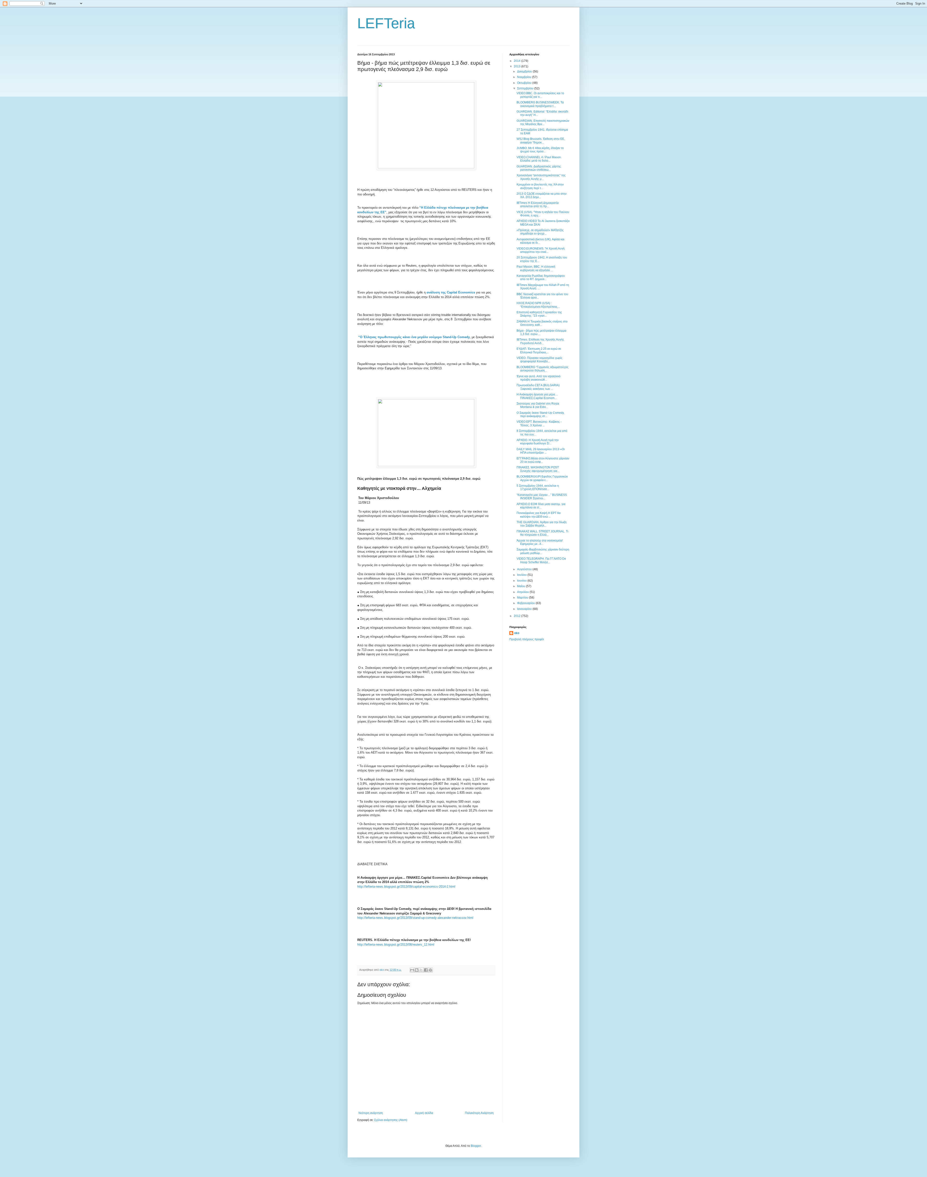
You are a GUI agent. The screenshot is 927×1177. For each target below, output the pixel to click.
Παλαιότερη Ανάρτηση (479, 1113)
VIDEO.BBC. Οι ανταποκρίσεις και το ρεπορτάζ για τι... (540, 95)
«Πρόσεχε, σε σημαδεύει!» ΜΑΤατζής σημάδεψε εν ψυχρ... (540, 231)
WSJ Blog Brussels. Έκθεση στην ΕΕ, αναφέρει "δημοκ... (541, 140)
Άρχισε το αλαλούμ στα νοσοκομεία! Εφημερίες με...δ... (540, 542)
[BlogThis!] (416, 970)
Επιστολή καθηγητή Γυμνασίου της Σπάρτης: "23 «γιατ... (539, 314)
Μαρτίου (523, 597)
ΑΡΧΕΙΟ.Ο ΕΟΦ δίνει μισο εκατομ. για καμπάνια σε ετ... (541, 505)
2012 (517, 616)
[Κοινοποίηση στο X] (421, 970)
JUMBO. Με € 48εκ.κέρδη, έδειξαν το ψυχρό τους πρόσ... (540, 149)
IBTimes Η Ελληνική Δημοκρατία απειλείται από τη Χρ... (538, 204)
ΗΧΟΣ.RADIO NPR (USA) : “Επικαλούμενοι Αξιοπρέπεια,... (538, 304)
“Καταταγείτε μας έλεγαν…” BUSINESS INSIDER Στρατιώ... (542, 496)
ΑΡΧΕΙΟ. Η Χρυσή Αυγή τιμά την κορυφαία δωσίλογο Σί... (538, 441)
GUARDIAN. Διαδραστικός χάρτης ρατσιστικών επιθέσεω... (539, 168)
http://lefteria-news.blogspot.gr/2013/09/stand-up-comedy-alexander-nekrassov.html (415, 918)
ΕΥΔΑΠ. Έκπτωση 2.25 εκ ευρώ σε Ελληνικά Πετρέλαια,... (539, 350)
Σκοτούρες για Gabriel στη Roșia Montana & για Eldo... (538, 405)
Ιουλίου (522, 575)
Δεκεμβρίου (525, 71)
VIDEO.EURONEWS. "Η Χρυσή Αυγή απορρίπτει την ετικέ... (541, 250)
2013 (517, 66)
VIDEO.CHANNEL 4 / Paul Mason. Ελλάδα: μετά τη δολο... (539, 159)
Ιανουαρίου (525, 609)
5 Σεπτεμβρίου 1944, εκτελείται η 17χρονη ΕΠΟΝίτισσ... (538, 487)
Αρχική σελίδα (424, 1113)
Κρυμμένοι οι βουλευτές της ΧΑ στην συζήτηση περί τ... (540, 186)
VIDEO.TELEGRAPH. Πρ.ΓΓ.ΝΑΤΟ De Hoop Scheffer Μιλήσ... (541, 560)
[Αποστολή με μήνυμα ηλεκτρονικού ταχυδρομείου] (412, 970)
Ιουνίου (522, 580)
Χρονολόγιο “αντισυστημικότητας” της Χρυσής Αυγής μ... (541, 177)
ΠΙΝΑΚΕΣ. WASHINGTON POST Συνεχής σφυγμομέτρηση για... (538, 469)
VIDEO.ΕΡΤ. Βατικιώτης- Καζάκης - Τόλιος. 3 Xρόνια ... (539, 423)
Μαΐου (521, 586)
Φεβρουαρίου (526, 603)
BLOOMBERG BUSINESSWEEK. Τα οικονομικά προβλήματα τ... (540, 104)
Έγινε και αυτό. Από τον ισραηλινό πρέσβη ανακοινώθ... (539, 378)
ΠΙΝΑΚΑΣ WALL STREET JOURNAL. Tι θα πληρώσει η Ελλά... (542, 533)
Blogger (476, 1146)
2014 (517, 61)
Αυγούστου (525, 569)
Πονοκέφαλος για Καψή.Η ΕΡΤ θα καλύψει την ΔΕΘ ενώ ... (539, 514)
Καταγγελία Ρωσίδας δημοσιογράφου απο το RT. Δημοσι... (541, 277)
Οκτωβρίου (524, 83)
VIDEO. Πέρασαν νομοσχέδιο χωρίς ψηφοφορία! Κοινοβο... (539, 359)
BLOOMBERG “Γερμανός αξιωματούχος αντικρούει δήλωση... (543, 368)
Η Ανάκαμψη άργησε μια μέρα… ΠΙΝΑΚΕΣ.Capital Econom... (537, 396)
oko (516, 633)
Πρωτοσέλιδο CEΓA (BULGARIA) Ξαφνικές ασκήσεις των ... (538, 387)
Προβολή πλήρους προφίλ (526, 639)
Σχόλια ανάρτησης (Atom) (390, 1120)
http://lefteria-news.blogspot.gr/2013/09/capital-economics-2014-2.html (406, 886)
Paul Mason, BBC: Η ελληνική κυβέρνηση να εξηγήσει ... (536, 268)
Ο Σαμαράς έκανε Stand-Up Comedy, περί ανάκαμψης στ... (540, 414)
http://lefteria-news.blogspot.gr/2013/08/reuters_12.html (395, 944)
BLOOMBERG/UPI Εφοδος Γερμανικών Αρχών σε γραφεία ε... (542, 478)
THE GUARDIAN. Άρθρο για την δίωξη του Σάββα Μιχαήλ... (542, 524)
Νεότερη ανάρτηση (370, 1113)
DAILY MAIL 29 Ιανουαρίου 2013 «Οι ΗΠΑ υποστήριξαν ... (541, 451)
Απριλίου (523, 592)
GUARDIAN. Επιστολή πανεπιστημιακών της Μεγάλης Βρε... (543, 122)
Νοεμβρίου (524, 77)
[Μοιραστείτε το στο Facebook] (425, 970)
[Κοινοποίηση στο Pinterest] (430, 970)
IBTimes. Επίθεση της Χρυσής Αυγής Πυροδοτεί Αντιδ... (540, 341)
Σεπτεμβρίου (525, 88)
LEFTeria (386, 23)
